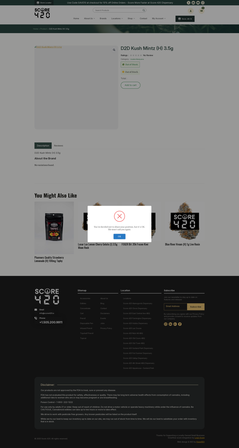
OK (119, 236)
